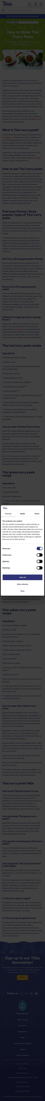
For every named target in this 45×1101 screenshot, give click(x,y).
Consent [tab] (8, 513)
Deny (22, 591)
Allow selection (22, 584)
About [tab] (37, 513)
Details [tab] (22, 513)
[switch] (40, 555)
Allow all (22, 577)
